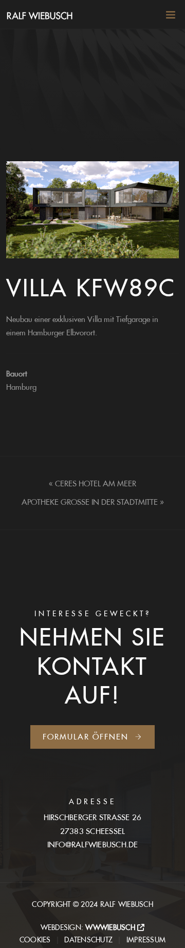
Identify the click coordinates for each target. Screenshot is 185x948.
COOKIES (35, 939)
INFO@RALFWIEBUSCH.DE (92, 844)
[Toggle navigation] (167, 17)
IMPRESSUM (145, 939)
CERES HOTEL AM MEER (95, 483)
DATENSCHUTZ (88, 939)
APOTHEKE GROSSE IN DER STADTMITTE (90, 502)
